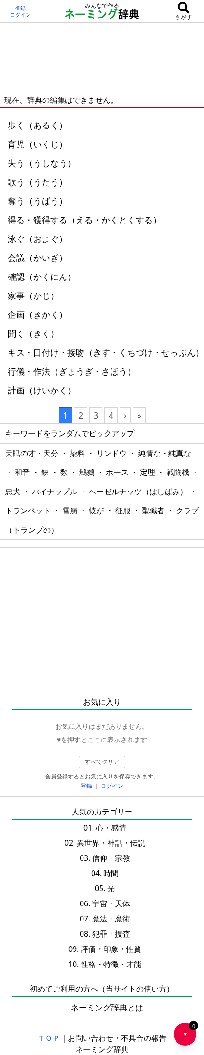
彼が (97, 510)
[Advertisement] (102, 56)
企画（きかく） (37, 314)
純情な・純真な (164, 453)
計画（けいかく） (42, 390)
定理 (148, 472)
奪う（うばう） (37, 200)
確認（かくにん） (42, 276)
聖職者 (154, 510)
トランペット (29, 510)
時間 (111, 873)
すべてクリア (102, 762)
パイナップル (55, 491)
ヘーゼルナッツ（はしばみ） (139, 491)
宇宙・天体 (111, 903)
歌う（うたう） (37, 182)
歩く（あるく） (37, 125)
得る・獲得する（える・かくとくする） (84, 219)
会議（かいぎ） (37, 257)
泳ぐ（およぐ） (37, 238)
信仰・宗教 (111, 858)
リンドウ (112, 453)
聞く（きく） (33, 333)
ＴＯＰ (48, 1038)
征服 (123, 510)
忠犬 (13, 491)
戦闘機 (179, 472)
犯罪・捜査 (111, 934)
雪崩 (70, 510)
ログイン (20, 14)
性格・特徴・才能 (111, 964)
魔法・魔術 (111, 918)
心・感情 (111, 828)
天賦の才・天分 (32, 453)
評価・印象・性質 (111, 949)
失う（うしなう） (42, 163)
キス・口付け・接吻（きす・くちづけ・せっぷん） (106, 352)
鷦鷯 (87, 472)
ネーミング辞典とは (107, 1007)
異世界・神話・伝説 (111, 843)
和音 (23, 472)
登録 (20, 8)
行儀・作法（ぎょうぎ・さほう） (72, 371)
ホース (118, 472)
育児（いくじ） (37, 144)
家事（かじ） (33, 295)
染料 (78, 453)
